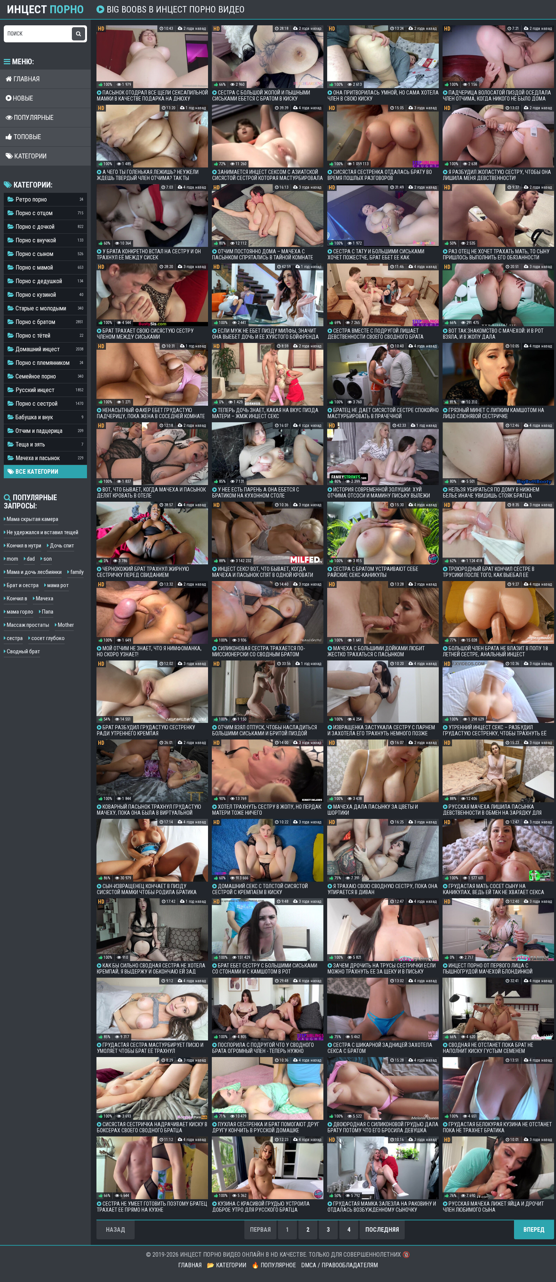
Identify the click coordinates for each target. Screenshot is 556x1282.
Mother (65, 625)
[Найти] (78, 33)
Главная (26, 79)
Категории (30, 156)
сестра (14, 638)
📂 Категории (226, 1265)
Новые (22, 98)
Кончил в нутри (23, 545)
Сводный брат (23, 651)
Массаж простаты (27, 625)
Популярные (33, 117)
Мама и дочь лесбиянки (34, 572)
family (76, 572)
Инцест (45, 9)
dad (30, 558)
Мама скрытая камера (32, 519)
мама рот (57, 585)
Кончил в (16, 598)
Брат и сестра (22, 585)
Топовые (26, 137)
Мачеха (44, 598)
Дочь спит (61, 545)
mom (12, 558)
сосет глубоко (47, 638)
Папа (47, 611)
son (47, 558)
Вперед (534, 1229)
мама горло (19, 611)
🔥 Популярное (274, 1265)
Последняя (382, 1229)
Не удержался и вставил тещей (42, 532)
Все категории (36, 471)
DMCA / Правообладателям (339, 1265)
